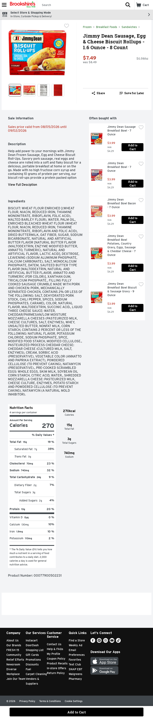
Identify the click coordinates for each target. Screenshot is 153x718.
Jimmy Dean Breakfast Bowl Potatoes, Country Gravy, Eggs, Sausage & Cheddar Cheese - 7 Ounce (121, 245)
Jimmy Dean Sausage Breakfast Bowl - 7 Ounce (121, 130)
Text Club (75, 664)
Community (13, 654)
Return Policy (56, 673)
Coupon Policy (56, 658)
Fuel (28, 669)
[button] (128, 5)
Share (101, 93)
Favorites (75, 659)
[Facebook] (92, 642)
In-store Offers (56, 668)
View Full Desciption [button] (22, 185)
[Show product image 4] (58, 90)
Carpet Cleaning (36, 674)
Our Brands (13, 645)
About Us (12, 640)
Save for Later (134, 93)
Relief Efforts (15, 659)
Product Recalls (57, 663)
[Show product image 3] (43, 90)
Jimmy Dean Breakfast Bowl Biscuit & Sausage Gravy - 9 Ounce (122, 289)
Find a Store (77, 640)
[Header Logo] (22, 4)
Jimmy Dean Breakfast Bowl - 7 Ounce (119, 167)
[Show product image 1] (15, 90)
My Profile (53, 653)
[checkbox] (66, 25)
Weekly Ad (75, 645)
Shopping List (35, 650)
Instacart (32, 640)
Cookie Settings (73, 701)
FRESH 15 (12, 650)
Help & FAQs (55, 649)
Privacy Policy (27, 701)
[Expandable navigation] (4, 5)
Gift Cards (32, 654)
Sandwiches (129, 27)
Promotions (33, 659)
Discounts (32, 664)
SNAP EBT (75, 669)
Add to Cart (133, 147)
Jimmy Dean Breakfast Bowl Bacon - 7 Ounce (122, 203)
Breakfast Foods (106, 27)
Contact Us (54, 644)
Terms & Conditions (50, 701)
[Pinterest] (99, 642)
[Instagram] (105, 642)
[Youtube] (112, 642)
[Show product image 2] (29, 90)
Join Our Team (15, 678)
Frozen (87, 27)
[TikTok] (118, 642)
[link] (131, 93)
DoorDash (32, 645)
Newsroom (13, 664)
